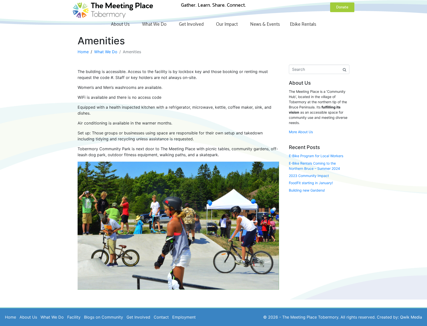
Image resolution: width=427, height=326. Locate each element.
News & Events (265, 24)
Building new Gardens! (307, 190)
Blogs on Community (103, 317)
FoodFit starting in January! (311, 183)
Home (10, 317)
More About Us (301, 132)
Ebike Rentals (303, 24)
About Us (120, 24)
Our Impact (227, 24)
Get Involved (191, 24)
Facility (74, 317)
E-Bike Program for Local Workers (316, 156)
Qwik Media (411, 317)
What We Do (154, 24)
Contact (161, 317)
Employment (184, 317)
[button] (178, 226)
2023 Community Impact (309, 176)
